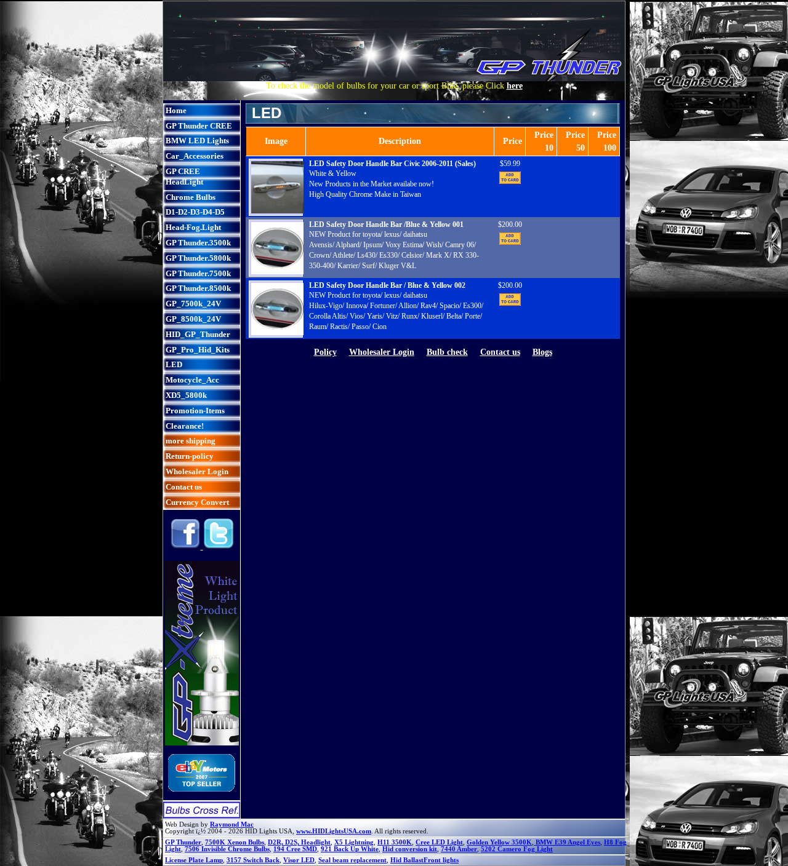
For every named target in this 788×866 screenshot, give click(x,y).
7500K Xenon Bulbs (234, 842)
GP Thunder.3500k (198, 242)
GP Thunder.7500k (198, 273)
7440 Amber (459, 849)
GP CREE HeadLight (184, 176)
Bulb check (447, 352)
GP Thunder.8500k (198, 288)
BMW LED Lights (197, 140)
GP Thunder (183, 842)
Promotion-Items (195, 410)
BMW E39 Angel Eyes (567, 842)
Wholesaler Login (197, 471)
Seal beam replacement (352, 860)
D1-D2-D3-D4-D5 (195, 212)
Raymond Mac (232, 824)
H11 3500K (394, 842)
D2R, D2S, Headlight (299, 842)
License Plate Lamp (194, 860)
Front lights (441, 860)
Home (176, 110)
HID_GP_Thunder (198, 334)
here (515, 85)
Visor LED (299, 860)
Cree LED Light (439, 842)
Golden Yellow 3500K (499, 842)
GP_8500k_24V (193, 319)
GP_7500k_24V (193, 303)
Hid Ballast (407, 860)
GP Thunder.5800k (198, 258)
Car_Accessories (194, 156)
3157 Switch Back (253, 860)
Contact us (184, 486)
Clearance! (185, 426)
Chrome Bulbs (190, 197)
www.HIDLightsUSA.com (333, 831)
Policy (325, 352)
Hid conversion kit (409, 849)
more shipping (190, 440)
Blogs (542, 352)
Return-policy (190, 456)
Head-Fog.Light (193, 227)
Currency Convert (197, 502)
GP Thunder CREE (199, 125)
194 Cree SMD (295, 849)
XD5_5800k (186, 395)
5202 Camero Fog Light (517, 849)
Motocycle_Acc (192, 379)
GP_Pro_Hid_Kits (198, 349)
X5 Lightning (354, 842)
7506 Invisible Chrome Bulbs (227, 849)
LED (174, 364)
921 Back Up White (350, 849)
